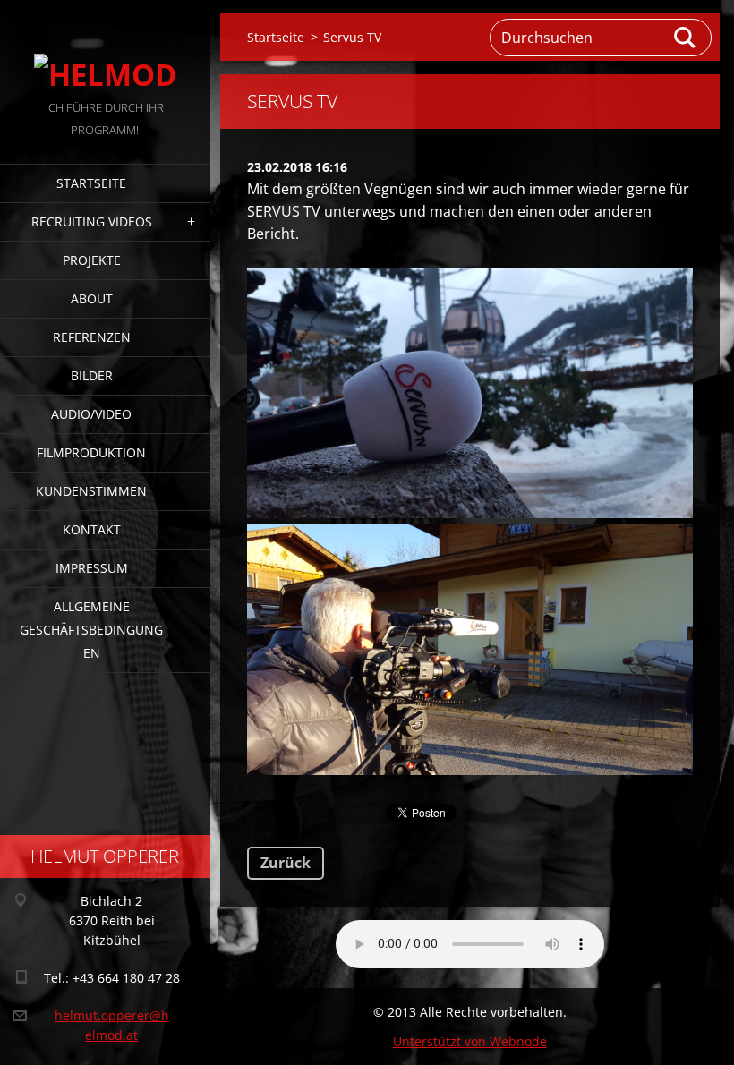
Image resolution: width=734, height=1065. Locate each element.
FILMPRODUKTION (91, 452)
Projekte (92, 259)
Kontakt (92, 529)
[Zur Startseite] (105, 48)
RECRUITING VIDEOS (91, 221)
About (92, 298)
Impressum (91, 567)
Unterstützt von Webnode (470, 1041)
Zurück (285, 863)
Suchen (685, 37)
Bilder (92, 375)
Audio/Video (91, 413)
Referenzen (92, 336)
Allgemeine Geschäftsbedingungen (91, 629)
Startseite (91, 183)
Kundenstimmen (91, 490)
